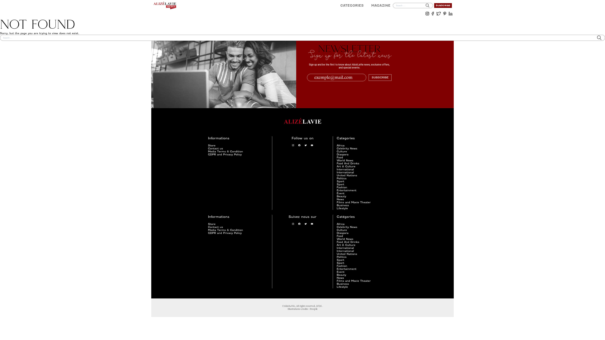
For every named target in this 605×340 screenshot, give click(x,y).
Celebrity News (347, 148)
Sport (340, 181)
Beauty (341, 196)
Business (343, 205)
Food (340, 157)
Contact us (215, 148)
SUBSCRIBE (380, 77)
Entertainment (346, 190)
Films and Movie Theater (354, 202)
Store (212, 145)
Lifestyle (342, 208)
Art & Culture (346, 166)
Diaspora (343, 154)
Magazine (380, 5)
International (345, 169)
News (340, 199)
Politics (341, 178)
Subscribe (443, 5)
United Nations (347, 175)
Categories (352, 5)
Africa (341, 145)
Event (340, 193)
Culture (342, 151)
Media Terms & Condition (225, 151)
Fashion (342, 187)
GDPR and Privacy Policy (225, 154)
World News (345, 160)
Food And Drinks (348, 163)
